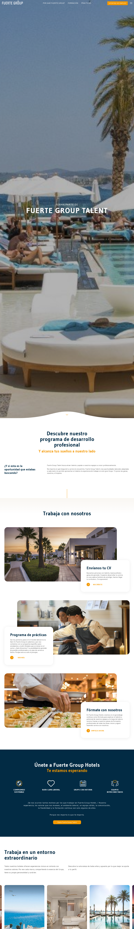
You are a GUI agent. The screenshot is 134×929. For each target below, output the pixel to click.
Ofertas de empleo (117, 3)
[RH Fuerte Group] (12, 2)
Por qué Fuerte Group (54, 3)
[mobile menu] (131, 3)
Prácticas (86, 3)
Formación (73, 3)
